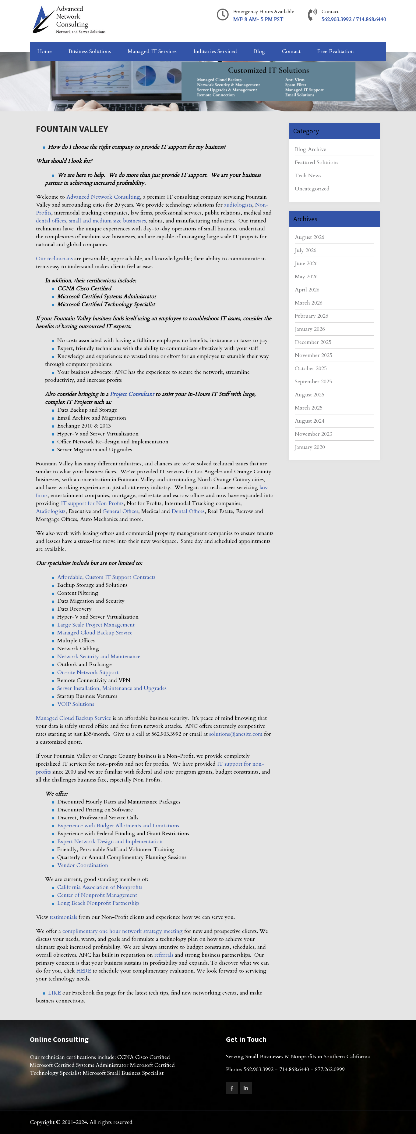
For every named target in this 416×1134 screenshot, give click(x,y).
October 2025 (311, 368)
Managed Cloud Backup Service (94, 633)
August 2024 (309, 421)
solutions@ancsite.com (236, 734)
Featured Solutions (316, 162)
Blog (259, 51)
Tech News (308, 175)
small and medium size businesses (107, 221)
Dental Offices (188, 511)
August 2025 (309, 395)
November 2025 (313, 355)
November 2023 (313, 434)
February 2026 (311, 316)
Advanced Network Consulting (103, 197)
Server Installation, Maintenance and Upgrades (112, 688)
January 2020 (310, 447)
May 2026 (306, 276)
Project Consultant (132, 394)
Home (44, 51)
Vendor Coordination (82, 865)
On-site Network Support (87, 672)
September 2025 (313, 381)
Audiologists (50, 511)
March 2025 (309, 408)
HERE (83, 971)
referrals (163, 955)
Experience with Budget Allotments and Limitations (118, 825)
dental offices (51, 221)
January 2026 (310, 329)
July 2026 (305, 250)
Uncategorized (312, 189)
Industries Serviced (215, 51)
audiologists (238, 205)
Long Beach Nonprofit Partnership (98, 903)
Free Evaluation (335, 51)
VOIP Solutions (75, 704)
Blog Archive (310, 149)
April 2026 (307, 290)
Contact (291, 51)
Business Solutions (90, 51)
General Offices (120, 511)
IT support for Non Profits (92, 503)
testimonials (63, 917)
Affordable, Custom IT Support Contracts (106, 577)
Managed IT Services (152, 51)
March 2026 (309, 303)
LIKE (54, 993)
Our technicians (54, 258)
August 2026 (309, 237)
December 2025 (313, 342)
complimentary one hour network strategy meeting (122, 931)
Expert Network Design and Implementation (110, 841)
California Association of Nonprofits (99, 887)
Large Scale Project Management (96, 625)
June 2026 (306, 263)
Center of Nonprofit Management (97, 895)
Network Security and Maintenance (98, 656)
